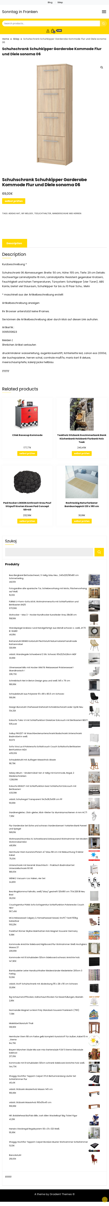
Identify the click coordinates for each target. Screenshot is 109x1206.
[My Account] (47, 30)
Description (14, 243)
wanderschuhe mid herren (66, 213)
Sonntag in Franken (20, 11)
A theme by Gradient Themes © (54, 1194)
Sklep (60, 2)
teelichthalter (42, 213)
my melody (27, 213)
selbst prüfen (14, 201)
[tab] (14, 243)
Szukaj (11, 541)
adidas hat (14, 213)
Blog (50, 2)
